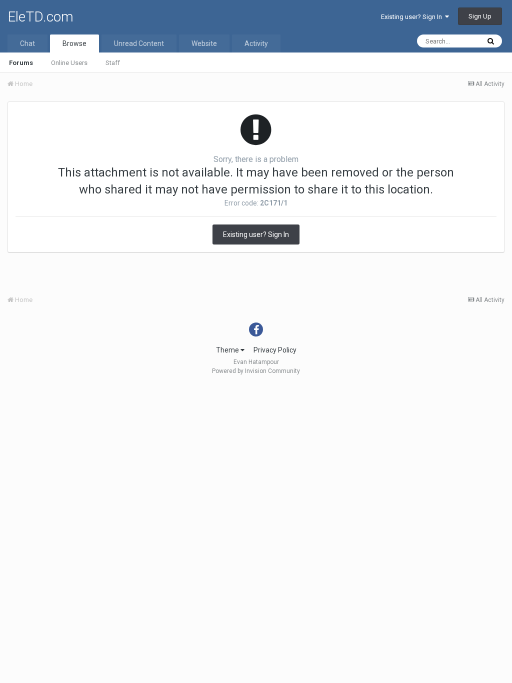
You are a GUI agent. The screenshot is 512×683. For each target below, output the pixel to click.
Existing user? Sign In (413, 16)
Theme (228, 350)
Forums (21, 62)
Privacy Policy (275, 350)
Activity (256, 44)
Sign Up (480, 16)
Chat (27, 44)
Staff (113, 62)
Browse (74, 44)
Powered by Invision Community (256, 371)
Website (204, 44)
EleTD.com (41, 16)
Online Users (69, 62)
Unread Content (139, 44)
